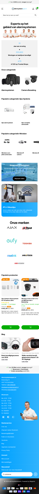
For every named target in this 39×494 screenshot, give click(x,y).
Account (4, 455)
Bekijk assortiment (2, 9)
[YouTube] (3, 417)
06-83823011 (12, 389)
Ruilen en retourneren (7, 437)
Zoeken (36, 15)
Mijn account (5, 458)
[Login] (33, 9)
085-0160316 (11, 385)
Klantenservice (6, 423)
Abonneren (35, 474)
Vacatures (4, 440)
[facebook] (8, 417)
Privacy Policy (5, 450)
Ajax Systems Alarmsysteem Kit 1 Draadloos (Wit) (9, 299)
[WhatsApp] (13, 417)
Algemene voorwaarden (8, 447)
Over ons (4, 426)
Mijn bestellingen (6, 462)
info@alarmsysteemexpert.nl (9, 387)
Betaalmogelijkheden (7, 433)
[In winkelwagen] (10, 327)
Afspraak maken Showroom (9, 430)
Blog (2, 443)
